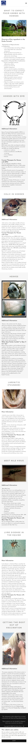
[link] (3, 3)
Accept (14, 740)
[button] (26, 3)
